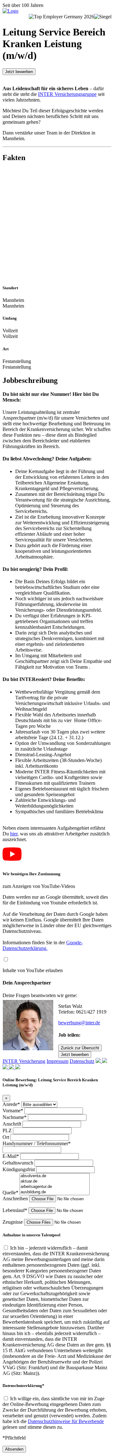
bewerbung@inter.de (79, 1022)
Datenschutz (82, 1061)
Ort (6, 1137)
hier (13, 833)
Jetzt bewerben (19, 71)
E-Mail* (11, 1156)
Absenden (14, 1449)
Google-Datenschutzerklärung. (43, 945)
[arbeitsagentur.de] (54, 1187)
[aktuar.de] (54, 1181)
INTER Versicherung (24, 1061)
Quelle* (11, 1192)
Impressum (57, 1061)
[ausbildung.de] (54, 1192)
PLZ (8, 1130)
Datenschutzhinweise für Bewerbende (66, 1421)
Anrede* (12, 1104)
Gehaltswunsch (19, 1162)
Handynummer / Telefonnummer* (37, 1143)
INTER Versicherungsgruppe (67, 94)
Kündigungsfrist (19, 1169)
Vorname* (13, 1110)
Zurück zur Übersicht (80, 1048)
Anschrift (12, 1124)
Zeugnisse (13, 1222)
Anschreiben (16, 1198)
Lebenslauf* (15, 1210)
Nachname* (15, 1117)
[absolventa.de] (54, 1176)
